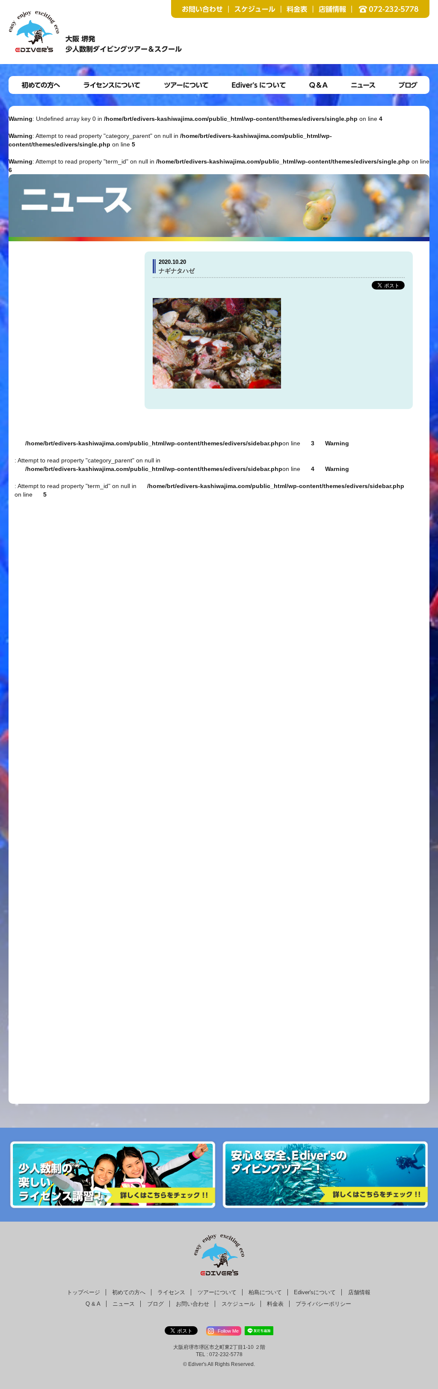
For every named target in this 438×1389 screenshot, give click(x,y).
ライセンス (171, 1292)
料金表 (275, 1304)
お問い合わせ (192, 1304)
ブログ (155, 1304)
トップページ (83, 1292)
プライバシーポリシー (323, 1304)
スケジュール (238, 1304)
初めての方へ (128, 1292)
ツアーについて (217, 1292)
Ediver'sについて (315, 1292)
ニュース (123, 1304)
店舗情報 (359, 1292)
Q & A (93, 1304)
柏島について (265, 1292)
